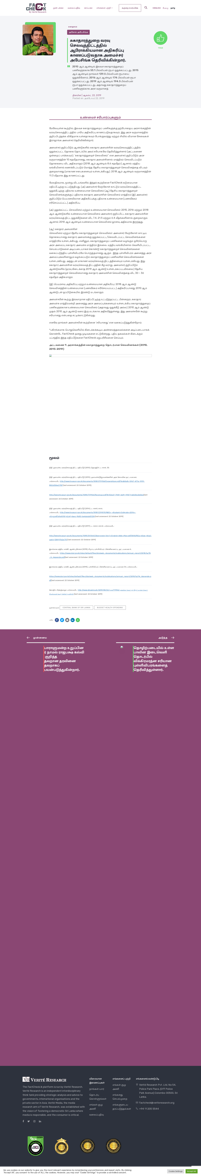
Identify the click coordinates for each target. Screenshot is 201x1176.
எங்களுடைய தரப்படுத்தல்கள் (122, 1106)
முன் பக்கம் (58, 8)
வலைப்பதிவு (74, 8)
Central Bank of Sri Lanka (76, 608)
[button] (146, 8)
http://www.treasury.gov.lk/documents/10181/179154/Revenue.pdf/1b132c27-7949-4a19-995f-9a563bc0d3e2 (96, 495)
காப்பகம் (88, 8)
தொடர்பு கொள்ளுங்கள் (98, 1096)
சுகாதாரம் (72, 27)
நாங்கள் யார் (96, 1088)
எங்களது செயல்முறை (120, 1096)
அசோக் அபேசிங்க (78, 32)
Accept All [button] (191, 1171)
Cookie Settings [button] (176, 1171)
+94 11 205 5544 (149, 1108)
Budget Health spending (110, 608)
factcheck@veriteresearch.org (156, 1102)
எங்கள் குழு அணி (96, 1106)
